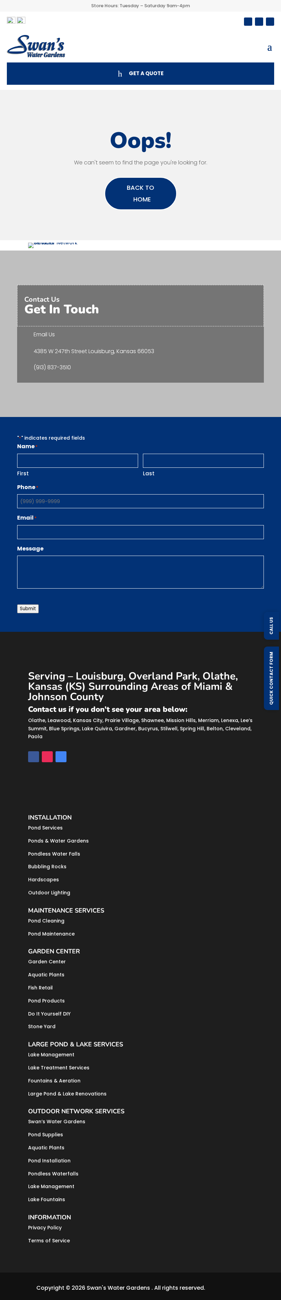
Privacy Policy (45, 1227)
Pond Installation (49, 1160)
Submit (28, 608)
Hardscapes (43, 879)
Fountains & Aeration (54, 1080)
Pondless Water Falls (54, 853)
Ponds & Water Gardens (58, 840)
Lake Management (51, 1054)
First (23, 473)
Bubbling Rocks (47, 866)
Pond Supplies (45, 1134)
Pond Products (46, 1000)
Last (149, 473)
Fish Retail (40, 987)
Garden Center (47, 961)
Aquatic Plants (46, 974)
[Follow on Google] (270, 22)
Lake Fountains (46, 1199)
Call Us (271, 626)
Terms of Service (49, 1240)
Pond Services (45, 827)
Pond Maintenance (51, 933)
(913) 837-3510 (52, 367)
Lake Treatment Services (58, 1067)
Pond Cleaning (46, 920)
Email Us (44, 334)
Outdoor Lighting (49, 892)
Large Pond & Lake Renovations (67, 1093)
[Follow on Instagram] (259, 22)
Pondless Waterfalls (53, 1173)
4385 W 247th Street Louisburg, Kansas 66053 (94, 351)
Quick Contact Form (271, 678)
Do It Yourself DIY (49, 1013)
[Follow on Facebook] (248, 22)
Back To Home (140, 193)
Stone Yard (42, 1026)
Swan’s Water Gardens (56, 1121)
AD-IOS (226, 1288)
